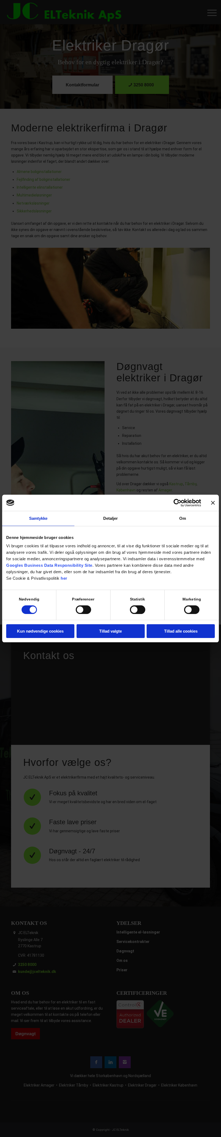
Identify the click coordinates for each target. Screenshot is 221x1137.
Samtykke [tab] (38, 518)
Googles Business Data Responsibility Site (49, 565)
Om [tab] (182, 518)
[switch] (83, 609)
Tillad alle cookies (181, 631)
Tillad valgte (110, 631)
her (64, 578)
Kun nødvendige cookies (40, 631)
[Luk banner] (213, 503)
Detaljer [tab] (110, 518)
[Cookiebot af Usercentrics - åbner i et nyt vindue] (177, 503)
